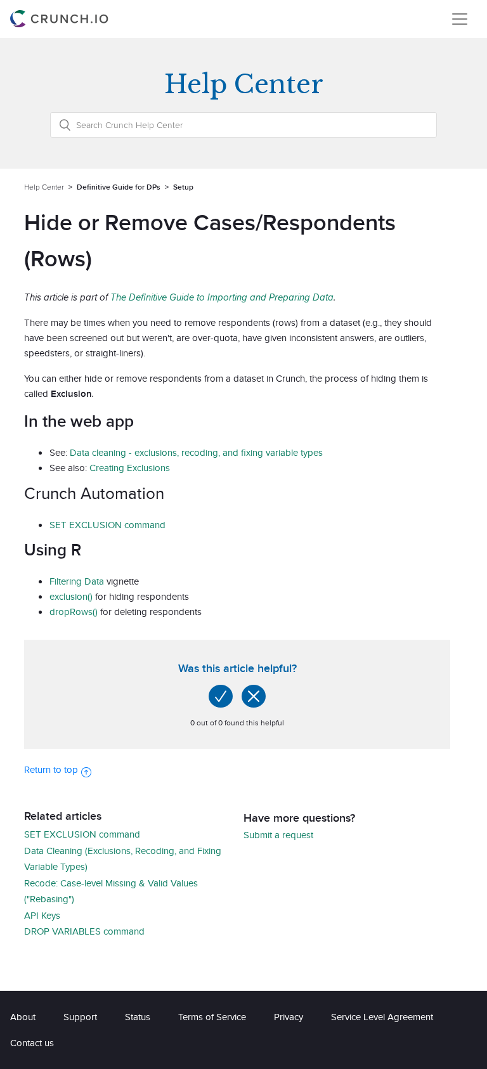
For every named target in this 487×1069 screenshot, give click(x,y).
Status (137, 1016)
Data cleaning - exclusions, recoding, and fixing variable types (196, 452)
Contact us (32, 1042)
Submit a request (278, 834)
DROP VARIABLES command (84, 931)
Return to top (51, 769)
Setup (183, 186)
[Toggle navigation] (460, 19)
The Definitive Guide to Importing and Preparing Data (222, 297)
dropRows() (73, 611)
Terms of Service (212, 1016)
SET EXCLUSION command (107, 524)
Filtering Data (76, 581)
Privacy (288, 1016)
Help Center (44, 186)
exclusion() (71, 596)
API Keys (42, 915)
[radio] (221, 696)
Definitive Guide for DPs (118, 186)
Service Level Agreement (382, 1016)
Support (80, 1016)
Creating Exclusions (129, 467)
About (23, 1016)
